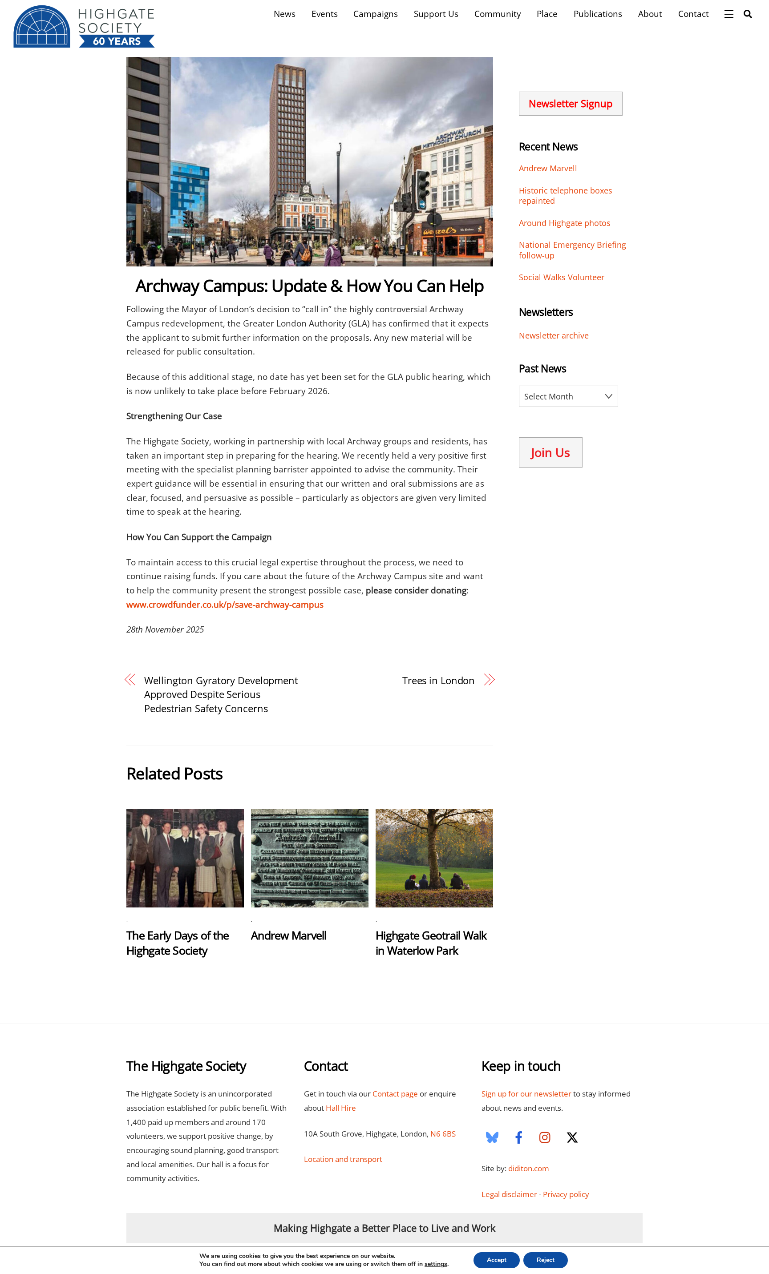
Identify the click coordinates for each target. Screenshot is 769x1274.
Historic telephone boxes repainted (565, 195)
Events (325, 14)
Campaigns (375, 14)
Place (547, 14)
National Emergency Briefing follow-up (572, 250)
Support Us (436, 14)
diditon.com (528, 1168)
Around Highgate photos (565, 223)
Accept (496, 1260)
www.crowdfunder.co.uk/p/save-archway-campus (225, 604)
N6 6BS (443, 1134)
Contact (693, 14)
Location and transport (343, 1159)
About (650, 14)
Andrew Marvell (289, 935)
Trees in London (438, 680)
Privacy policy (566, 1194)
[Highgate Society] (84, 43)
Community (497, 14)
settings (436, 1264)
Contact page (395, 1094)
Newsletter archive (554, 335)
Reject (545, 1260)
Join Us (550, 452)
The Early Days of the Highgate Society (177, 942)
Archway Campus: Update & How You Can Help (310, 285)
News (284, 14)
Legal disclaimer (509, 1194)
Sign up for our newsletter (526, 1094)
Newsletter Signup (570, 103)
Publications (598, 14)
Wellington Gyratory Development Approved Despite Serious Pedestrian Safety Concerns (221, 694)
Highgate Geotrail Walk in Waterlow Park (431, 942)
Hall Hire (341, 1108)
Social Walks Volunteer (561, 277)
